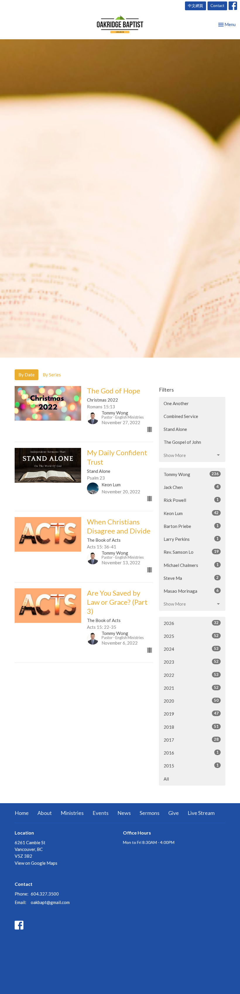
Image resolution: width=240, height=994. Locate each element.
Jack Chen (191, 487)
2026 (191, 623)
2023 (191, 662)
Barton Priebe (191, 526)
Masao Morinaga (191, 591)
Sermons (150, 813)
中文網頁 (195, 5)
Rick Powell (191, 500)
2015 (191, 765)
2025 (191, 636)
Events (100, 813)
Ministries (72, 813)
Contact (217, 5)
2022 (191, 675)
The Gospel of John (182, 442)
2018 (191, 727)
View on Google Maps (36, 863)
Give (173, 813)
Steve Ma (191, 578)
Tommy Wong (191, 474)
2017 (191, 739)
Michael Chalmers (191, 565)
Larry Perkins (191, 539)
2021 (191, 688)
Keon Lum (191, 513)
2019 (191, 713)
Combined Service (181, 416)
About (44, 813)
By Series (52, 374)
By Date (26, 374)
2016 (191, 752)
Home (22, 813)
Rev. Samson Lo (191, 552)
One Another (176, 403)
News (124, 813)
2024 (191, 649)
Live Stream (201, 813)
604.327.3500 (45, 893)
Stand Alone (175, 429)
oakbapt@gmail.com (50, 902)
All (166, 778)
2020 (191, 701)
